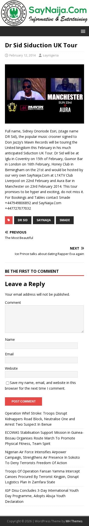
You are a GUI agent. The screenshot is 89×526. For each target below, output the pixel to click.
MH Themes (74, 521)
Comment (13, 302)
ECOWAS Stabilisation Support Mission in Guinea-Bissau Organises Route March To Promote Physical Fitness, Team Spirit (44, 438)
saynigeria (51, 55)
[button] (82, 31)
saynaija (44, 220)
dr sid (23, 220)
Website (11, 368)
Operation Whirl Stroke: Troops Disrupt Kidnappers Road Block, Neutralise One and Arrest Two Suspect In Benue (40, 419)
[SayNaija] (44, 23)
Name (10, 339)
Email (9, 354)
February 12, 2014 (22, 55)
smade (65, 220)
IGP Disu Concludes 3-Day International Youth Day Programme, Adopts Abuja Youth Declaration (42, 496)
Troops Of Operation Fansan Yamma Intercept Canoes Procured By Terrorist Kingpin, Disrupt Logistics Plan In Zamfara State (42, 477)
